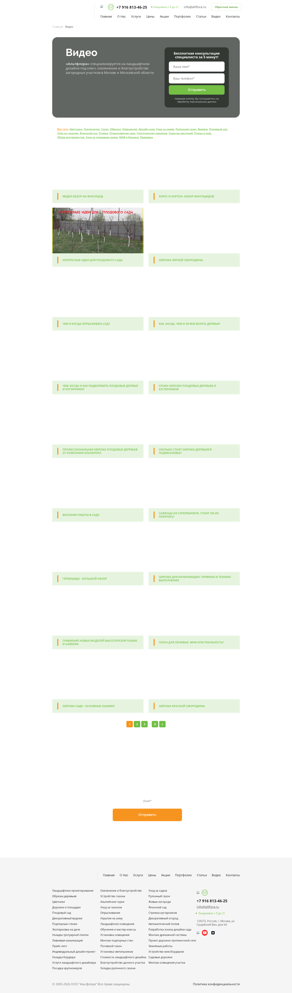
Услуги (136, 16)
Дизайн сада (147, 129)
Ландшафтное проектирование (72, 890)
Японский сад (88, 133)
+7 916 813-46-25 (131, 7)
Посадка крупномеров (67, 968)
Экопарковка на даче (66, 929)
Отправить (197, 90)
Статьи (201, 16)
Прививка (146, 137)
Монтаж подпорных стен (116, 940)
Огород (103, 133)
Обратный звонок (226, 7)
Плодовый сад (218, 129)
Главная (106, 16)
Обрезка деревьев (64, 896)
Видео (216, 16)
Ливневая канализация (67, 940)
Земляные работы (160, 946)
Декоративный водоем (67, 918)
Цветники (75, 129)
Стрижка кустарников (163, 913)
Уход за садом (165, 129)
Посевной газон (111, 946)
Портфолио (182, 16)
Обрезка (115, 129)
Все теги (62, 129)
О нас (121, 16)
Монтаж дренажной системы (168, 935)
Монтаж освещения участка (167, 962)
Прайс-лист (59, 946)
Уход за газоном (67, 133)
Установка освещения (114, 935)
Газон (104, 129)
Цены (150, 16)
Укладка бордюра (63, 957)
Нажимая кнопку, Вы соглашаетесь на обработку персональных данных (197, 100)
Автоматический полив (164, 924)
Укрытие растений (181, 133)
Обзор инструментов (70, 137)
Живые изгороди (160, 902)
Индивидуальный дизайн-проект (73, 951)
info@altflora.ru (195, 7)
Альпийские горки (112, 902)
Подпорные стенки (64, 924)
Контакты (233, 16)
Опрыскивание (110, 913)
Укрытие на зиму (111, 918)
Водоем (203, 129)
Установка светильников (116, 951)
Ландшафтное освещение (117, 924)
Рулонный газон (186, 129)
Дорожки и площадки (66, 907)
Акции (164, 16)
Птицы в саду (202, 133)
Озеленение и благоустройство (121, 890)
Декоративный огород (163, 918)
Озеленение (92, 129)
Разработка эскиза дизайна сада (170, 929)
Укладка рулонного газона (117, 968)
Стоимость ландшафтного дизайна (121, 957)
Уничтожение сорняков (152, 133)
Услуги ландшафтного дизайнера (73, 962)
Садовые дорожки (160, 957)
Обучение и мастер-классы (118, 929)
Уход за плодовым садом (102, 137)
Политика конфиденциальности (216, 984)
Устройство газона (112, 896)
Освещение (129, 129)
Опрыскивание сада (122, 133)
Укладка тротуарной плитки (70, 935)
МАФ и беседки (129, 137)
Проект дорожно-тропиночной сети (170, 940)
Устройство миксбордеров (166, 951)
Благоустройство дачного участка (121, 962)
